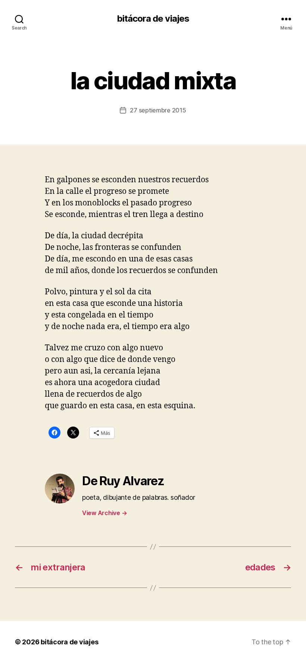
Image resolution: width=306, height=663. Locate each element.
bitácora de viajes (153, 18)
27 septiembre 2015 (158, 110)
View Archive (104, 513)
